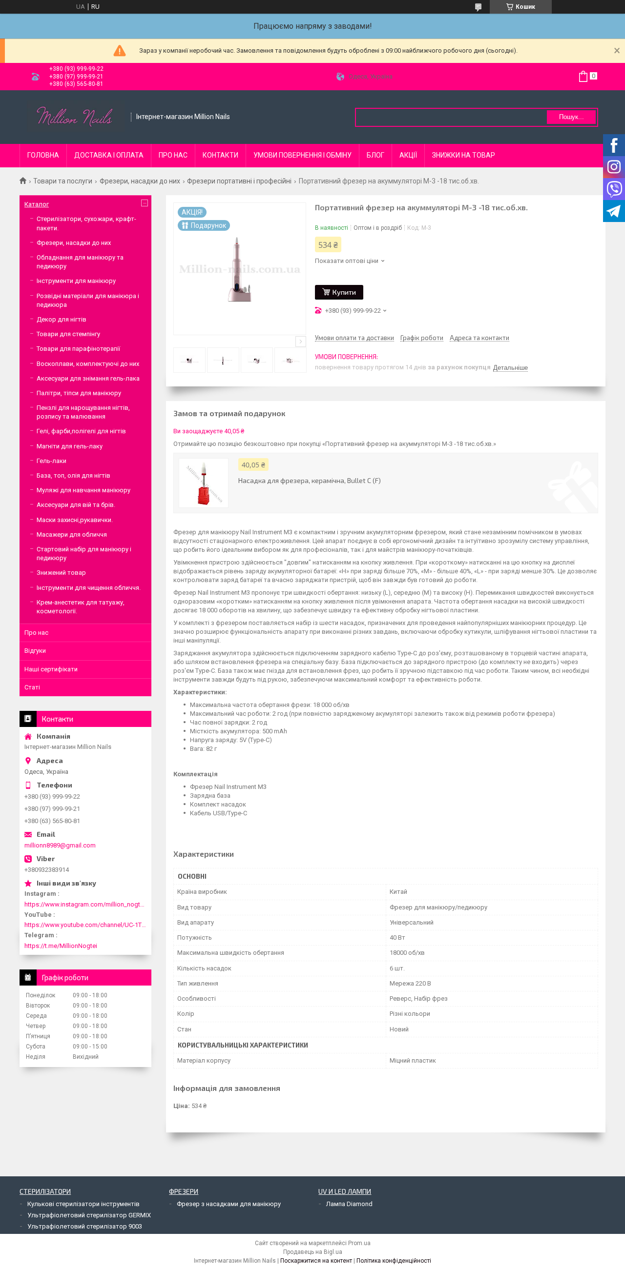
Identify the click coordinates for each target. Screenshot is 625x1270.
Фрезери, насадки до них (140, 181)
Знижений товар (61, 572)
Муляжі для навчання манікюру (83, 490)
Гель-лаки (51, 460)
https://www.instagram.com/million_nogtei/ (85, 904)
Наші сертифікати (51, 669)
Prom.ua (359, 1243)
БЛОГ (375, 155)
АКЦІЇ (408, 155)
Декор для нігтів (61, 319)
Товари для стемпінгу (68, 334)
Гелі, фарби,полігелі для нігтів (81, 431)
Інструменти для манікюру (76, 280)
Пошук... (571, 117)
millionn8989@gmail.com (60, 845)
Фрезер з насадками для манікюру (229, 1204)
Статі (32, 687)
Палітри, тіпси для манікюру (79, 393)
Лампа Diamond (349, 1204)
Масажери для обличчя (72, 534)
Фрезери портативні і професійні (239, 181)
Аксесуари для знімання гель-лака (88, 378)
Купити (344, 292)
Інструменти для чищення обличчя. (89, 587)
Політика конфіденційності (393, 1260)
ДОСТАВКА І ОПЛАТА (109, 155)
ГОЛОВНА (43, 155)
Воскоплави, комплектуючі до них (88, 363)
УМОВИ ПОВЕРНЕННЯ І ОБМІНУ (302, 155)
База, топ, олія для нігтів (73, 475)
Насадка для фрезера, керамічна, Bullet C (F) (309, 480)
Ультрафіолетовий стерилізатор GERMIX (89, 1215)
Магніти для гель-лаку (70, 446)
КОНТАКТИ (220, 155)
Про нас (36, 632)
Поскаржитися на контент (316, 1260)
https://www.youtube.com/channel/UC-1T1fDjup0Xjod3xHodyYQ (85, 924)
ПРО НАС (173, 155)
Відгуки (35, 650)
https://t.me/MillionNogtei (60, 945)
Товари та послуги (62, 181)
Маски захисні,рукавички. (75, 520)
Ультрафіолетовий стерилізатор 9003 (84, 1226)
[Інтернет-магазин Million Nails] (76, 117)
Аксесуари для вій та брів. (76, 504)
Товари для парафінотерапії (78, 348)
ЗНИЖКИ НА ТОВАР (463, 155)
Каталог (36, 204)
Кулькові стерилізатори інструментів (83, 1204)
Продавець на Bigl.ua (312, 1252)
